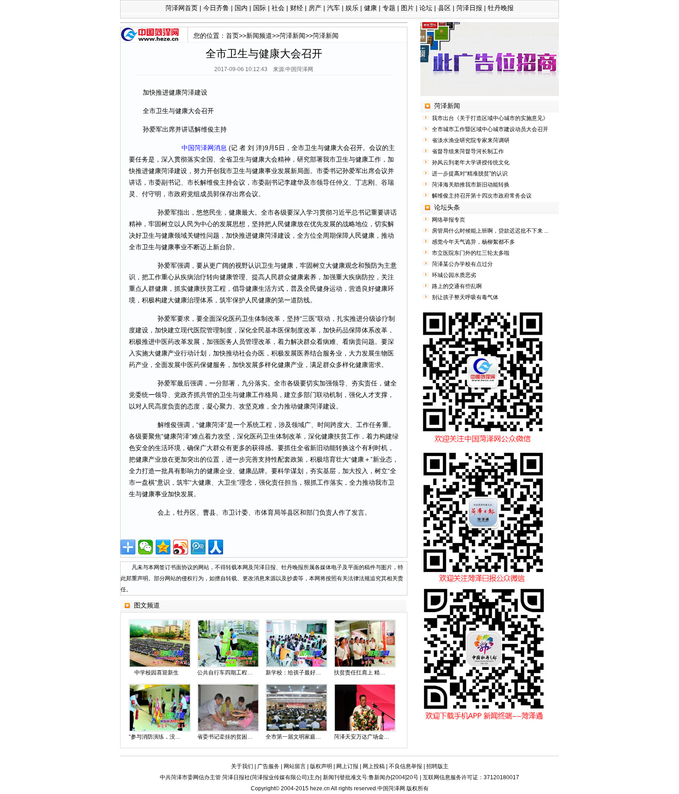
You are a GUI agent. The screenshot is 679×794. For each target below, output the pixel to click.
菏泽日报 (469, 8)
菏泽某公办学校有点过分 (462, 264)
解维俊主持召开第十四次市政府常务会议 (482, 195)
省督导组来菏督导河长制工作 (468, 151)
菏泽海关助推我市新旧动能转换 (470, 184)
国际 (259, 8)
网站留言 (295, 766)
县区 (444, 8)
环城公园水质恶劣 (454, 275)
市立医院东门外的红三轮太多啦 (470, 253)
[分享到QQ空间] (163, 547)
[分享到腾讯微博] (198, 547)
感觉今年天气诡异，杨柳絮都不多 (473, 242)
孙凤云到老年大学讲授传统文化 (470, 162)
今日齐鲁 (216, 8)
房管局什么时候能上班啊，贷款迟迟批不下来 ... (490, 231)
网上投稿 (374, 766)
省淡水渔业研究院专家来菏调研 (470, 140)
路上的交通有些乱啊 (457, 286)
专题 (388, 8)
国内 (241, 8)
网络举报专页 (448, 220)
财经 (296, 8)
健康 (370, 8)
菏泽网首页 (181, 8)
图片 (407, 8)
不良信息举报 (405, 766)
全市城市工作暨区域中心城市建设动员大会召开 (490, 129)
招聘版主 (437, 766)
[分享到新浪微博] (180, 547)
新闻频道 (259, 35)
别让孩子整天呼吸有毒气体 (465, 297)
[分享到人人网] (215, 547)
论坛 (425, 8)
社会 (278, 8)
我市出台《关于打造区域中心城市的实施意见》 (490, 118)
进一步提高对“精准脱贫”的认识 (470, 173)
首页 (232, 35)
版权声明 (321, 766)
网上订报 (347, 766)
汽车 (333, 8)
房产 (315, 8)
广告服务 (268, 766)
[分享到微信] (145, 547)
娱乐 (352, 8)
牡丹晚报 (501, 8)
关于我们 (242, 766)
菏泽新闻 (292, 35)
